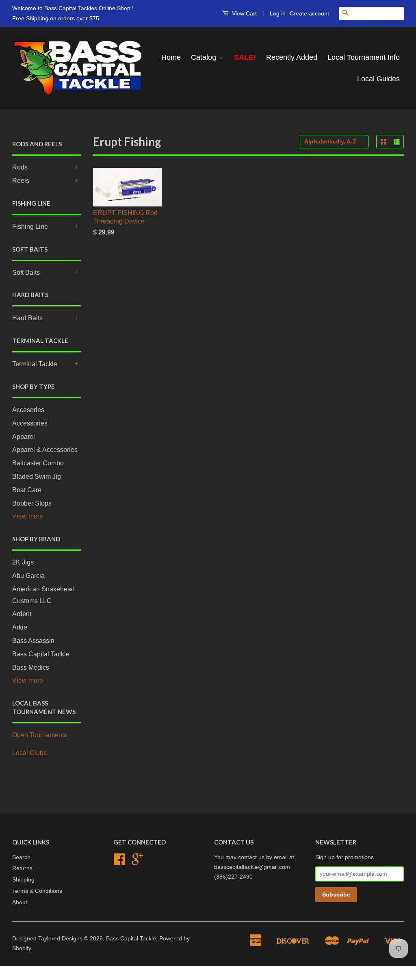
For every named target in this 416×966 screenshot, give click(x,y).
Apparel (23, 436)
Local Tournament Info (363, 57)
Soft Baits (26, 272)
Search (21, 857)
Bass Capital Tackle (40, 654)
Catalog (204, 57)
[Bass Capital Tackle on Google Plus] (137, 862)
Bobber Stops (32, 503)
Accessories (30, 423)
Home (171, 57)
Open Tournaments (39, 735)
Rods (20, 167)
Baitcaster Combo (38, 463)
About (19, 902)
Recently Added (291, 57)
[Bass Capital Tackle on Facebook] (119, 862)
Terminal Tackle (34, 363)
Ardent (21, 613)
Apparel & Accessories (45, 449)
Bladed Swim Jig (36, 476)
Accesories (28, 409)
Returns (22, 868)
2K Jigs (23, 562)
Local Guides (378, 79)
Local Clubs (29, 752)
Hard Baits (27, 318)
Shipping (23, 880)
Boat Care (26, 489)
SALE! (245, 57)
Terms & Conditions (37, 891)
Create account (309, 13)
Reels (20, 180)
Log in (278, 13)
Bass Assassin (33, 640)
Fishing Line (30, 226)
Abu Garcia (28, 575)
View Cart (243, 13)
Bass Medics (30, 667)
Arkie (19, 627)
